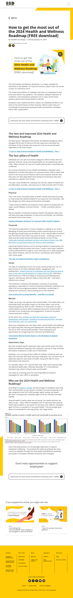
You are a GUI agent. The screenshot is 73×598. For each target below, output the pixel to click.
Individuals (21, 560)
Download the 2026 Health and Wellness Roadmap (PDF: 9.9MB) (34, 121)
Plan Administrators (48, 560)
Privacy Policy (32, 586)
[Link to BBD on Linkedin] (43, 580)
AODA (24, 586)
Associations (22, 563)
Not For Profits (22, 566)
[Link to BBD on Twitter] (29, 580)
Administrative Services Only (10, 570)
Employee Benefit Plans (9, 557)
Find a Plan (21, 553)
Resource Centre (61, 560)
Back (14, 17)
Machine (53, 590)
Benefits (8, 553)
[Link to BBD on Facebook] (36, 580)
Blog (57, 556)
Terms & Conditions (45, 586)
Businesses (21, 556)
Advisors (46, 556)
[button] (68, 4)
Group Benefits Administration (10, 561)
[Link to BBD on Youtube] (40, 580)
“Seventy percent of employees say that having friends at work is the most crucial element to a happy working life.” (36, 272)
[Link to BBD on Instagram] (33, 580)
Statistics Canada (25, 388)
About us (33, 556)
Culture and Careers (34, 560)
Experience (47, 553)
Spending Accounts (8, 566)
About (32, 553)
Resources (59, 553)
